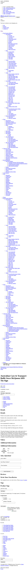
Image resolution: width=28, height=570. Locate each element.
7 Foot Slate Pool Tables (8, 525)
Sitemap (4, 554)
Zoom (2, 369)
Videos (4, 402)
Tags (4, 407)
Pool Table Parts (6, 531)
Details (4, 401)
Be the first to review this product (7, 383)
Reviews (5, 406)
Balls (4, 542)
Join (4, 25)
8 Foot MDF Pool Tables (8, 528)
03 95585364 (6, 516)
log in (21, 480)
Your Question (4, 465)
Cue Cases (5, 537)
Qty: (1, 394)
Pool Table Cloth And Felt (8, 538)
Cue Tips (5, 540)
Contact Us (5, 28)
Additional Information (8, 403)
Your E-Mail (3, 458)
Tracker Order (6, 27)
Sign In (4, 26)
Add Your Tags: (4, 488)
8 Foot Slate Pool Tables (8, 527)
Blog (4, 546)
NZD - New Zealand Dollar (9, 12)
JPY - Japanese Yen (7, 11)
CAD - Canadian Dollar (8, 9)
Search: (2, 17)
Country (5, 497)
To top (2, 568)
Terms (4, 552)
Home (4, 362)
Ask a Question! (6, 404)
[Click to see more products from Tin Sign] (3, 387)
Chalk (4, 543)
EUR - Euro (5, 10)
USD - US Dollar (6, 13)
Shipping (5, 553)
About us (5, 548)
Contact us (5, 551)
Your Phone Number (5, 461)
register (25, 480)
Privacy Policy (6, 555)
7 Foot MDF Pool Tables (8, 526)
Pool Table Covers (7, 539)
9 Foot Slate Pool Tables (8, 529)
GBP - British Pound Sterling (9, 7)
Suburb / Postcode (7, 501)
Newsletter (3, 558)
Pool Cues (5, 536)
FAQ (4, 550)
